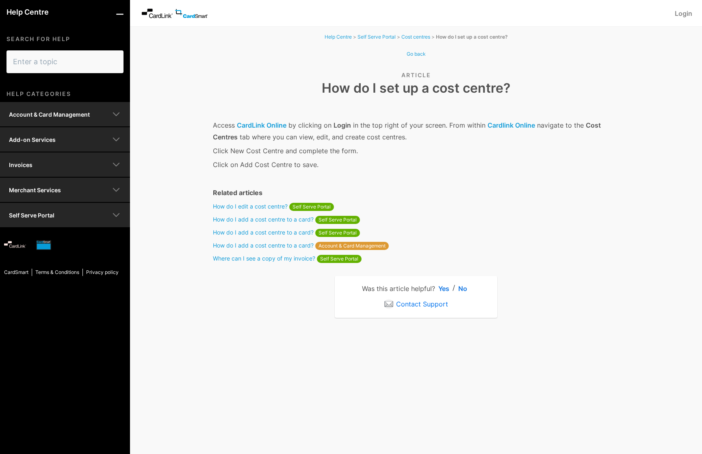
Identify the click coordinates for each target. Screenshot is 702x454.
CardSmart (16, 272)
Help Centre (338, 37)
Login (683, 13)
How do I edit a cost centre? (272, 206)
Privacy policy (102, 272)
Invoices (20, 164)
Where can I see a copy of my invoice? (285, 258)
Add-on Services (32, 139)
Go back (416, 54)
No (462, 289)
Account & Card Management (49, 114)
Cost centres (415, 37)
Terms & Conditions (57, 272)
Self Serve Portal (31, 215)
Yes (443, 289)
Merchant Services (35, 190)
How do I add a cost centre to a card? (285, 219)
